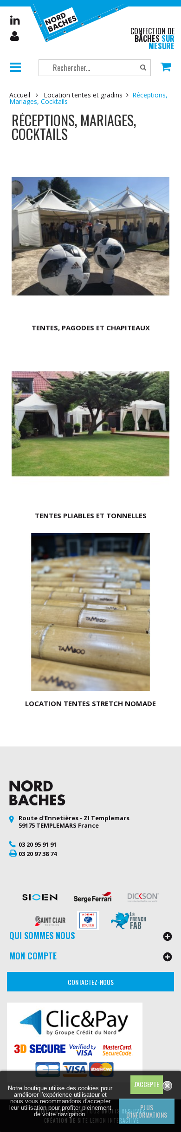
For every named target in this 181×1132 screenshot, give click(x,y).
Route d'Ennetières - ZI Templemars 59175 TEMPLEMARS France (74, 822)
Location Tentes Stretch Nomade (90, 703)
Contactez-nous (91, 982)
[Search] (143, 67)
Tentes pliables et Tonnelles (91, 515)
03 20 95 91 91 (38, 844)
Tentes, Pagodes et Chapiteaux (91, 327)
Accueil (19, 95)
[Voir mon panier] (166, 67)
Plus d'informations (146, 1110)
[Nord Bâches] (82, 21)
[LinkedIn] (15, 19)
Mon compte (15, 36)
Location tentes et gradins (83, 95)
